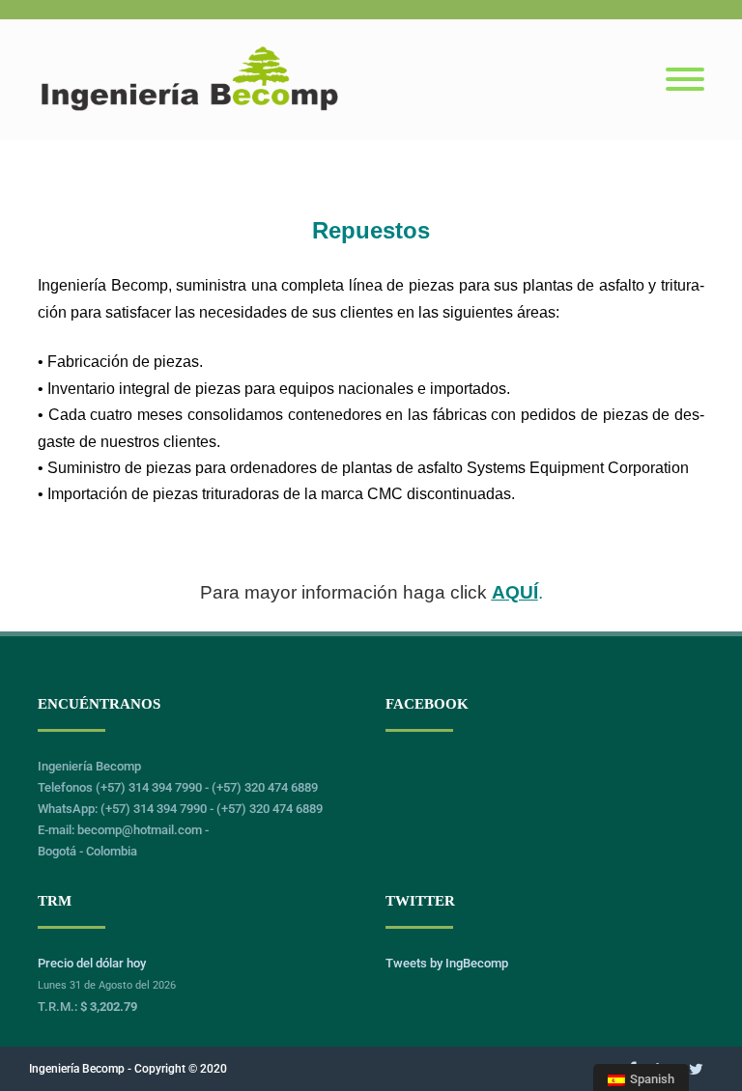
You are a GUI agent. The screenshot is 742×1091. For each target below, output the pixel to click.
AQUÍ (515, 592)
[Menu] (685, 80)
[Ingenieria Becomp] (190, 110)
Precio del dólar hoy (92, 963)
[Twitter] (696, 1068)
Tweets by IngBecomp (446, 963)
